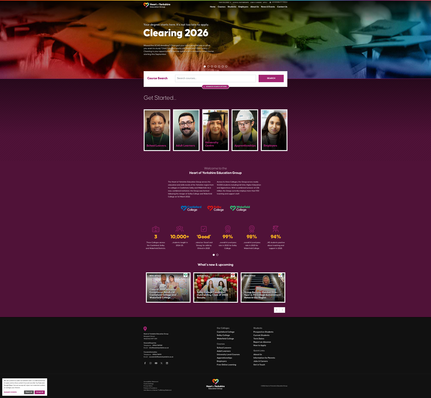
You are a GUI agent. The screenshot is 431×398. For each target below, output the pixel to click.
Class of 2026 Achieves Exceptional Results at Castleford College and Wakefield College (163, 293)
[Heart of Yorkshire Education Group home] (157, 4)
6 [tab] (223, 66)
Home (213, 7)
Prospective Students (263, 332)
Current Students (261, 335)
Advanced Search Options (216, 86)
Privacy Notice (148, 386)
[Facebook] (145, 363)
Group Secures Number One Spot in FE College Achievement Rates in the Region (262, 295)
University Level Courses (228, 355)
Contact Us (282, 7)
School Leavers (224, 348)
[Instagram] (150, 363)
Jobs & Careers (256, 2)
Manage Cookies (10, 392)
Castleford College (225, 332)
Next (282, 310)
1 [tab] (205, 66)
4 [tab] (215, 66)
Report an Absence (262, 342)
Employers (243, 7)
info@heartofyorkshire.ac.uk (159, 348)
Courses (221, 7)
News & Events (268, 7)
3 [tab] (212, 66)
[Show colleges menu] (230, 2)
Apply (265, 2)
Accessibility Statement (151, 381)
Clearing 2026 (175, 33)
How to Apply (259, 345)
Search (271, 78)
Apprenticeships (224, 358)
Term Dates (258, 339)
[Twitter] (161, 363)
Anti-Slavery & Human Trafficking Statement (158, 390)
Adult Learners (224, 351)
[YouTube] (156, 363)
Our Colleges (224, 2)
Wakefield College (225, 339)
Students (232, 7)
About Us (254, 7)
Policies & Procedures (150, 388)
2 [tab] (208, 66)
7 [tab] (226, 66)
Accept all (39, 392)
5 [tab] (219, 66)
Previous (277, 310)
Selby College (223, 335)
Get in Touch (259, 365)
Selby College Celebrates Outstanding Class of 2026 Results (212, 295)
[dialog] (24, 387)
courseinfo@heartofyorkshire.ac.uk (161, 357)
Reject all (29, 392)
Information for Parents (264, 358)
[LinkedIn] (167, 363)
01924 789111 (157, 354)
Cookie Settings (149, 384)
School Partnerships (241, 2)
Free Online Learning (226, 365)
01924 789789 (157, 345)
